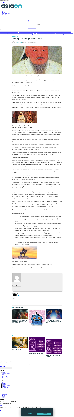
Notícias (3, 12)
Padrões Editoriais (15, 409)
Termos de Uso (9, 409)
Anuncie (3, 396)
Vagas (3, 395)
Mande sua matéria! (32, 28)
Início (3, 11)
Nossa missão (4, 393)
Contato (29, 27)
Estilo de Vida (4, 16)
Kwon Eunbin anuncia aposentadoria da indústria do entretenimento (12, 31)
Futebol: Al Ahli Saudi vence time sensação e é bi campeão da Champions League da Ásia (41, 31)
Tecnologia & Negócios (6, 17)
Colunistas (30, 22)
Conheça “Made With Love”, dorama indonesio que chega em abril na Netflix (29, 34)
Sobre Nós (30, 25)
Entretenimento (5, 14)
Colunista (15, 36)
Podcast (1, 9)
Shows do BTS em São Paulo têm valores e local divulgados (54, 34)
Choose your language (4, 0)
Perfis (29, 20)
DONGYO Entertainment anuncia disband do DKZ (46, 33)
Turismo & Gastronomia (6, 15)
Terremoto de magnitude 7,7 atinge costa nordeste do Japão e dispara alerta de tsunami (34, 32)
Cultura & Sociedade (6, 13)
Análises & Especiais (32, 23)
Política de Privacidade (3, 409)
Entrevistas (30, 21)
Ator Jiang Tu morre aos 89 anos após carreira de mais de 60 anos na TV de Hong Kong (20, 33)
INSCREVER (13, 401)
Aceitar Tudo (44, 413)
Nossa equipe (4, 394)
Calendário (30, 24)
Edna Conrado (16, 286)
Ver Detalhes (29, 413)
